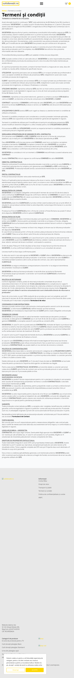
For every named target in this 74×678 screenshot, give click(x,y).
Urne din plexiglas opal (10, 651)
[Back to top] (70, 674)
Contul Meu (43, 481)
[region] (25, 664)
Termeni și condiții (45, 491)
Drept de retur (44, 484)
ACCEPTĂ (34, 670)
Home (4, 11)
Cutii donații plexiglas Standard (13, 647)
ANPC (41, 497)
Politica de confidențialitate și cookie (52, 494)
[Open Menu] (41, 3)
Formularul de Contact (21, 416)
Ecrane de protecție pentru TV (13, 641)
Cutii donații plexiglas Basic (12, 644)
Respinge (16, 670)
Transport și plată (45, 488)
